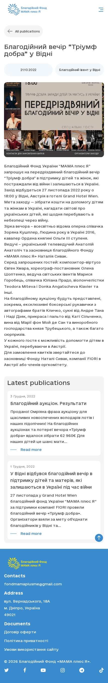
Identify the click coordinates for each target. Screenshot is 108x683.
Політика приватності (26, 641)
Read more (31, 449)
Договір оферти (20, 632)
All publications (27, 31)
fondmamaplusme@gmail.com (33, 584)
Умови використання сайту (31, 649)
